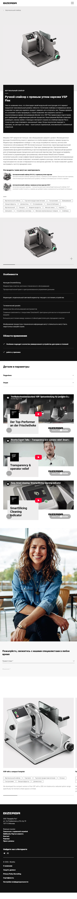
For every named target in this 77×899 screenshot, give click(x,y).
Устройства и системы (24, 211)
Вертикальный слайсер (13, 10)
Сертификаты (8, 878)
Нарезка (61, 207)
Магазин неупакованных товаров (47, 211)
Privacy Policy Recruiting (12, 874)
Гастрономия (53, 201)
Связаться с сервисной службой (15, 831)
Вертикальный (10, 207)
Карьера (6, 839)
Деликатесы (24, 204)
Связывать (8, 211)
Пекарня (22, 207)
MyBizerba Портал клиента (13, 834)
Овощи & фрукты (10, 204)
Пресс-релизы (8, 841)
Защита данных (9, 870)
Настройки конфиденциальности (15, 882)
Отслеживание (38, 204)
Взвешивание (66, 201)
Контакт (6, 836)
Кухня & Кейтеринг (53, 204)
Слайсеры (65, 211)
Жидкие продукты (35, 207)
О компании (7, 866)
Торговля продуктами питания (35, 201)
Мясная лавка (50, 207)
